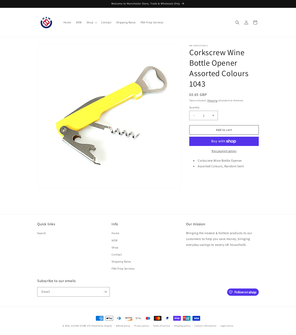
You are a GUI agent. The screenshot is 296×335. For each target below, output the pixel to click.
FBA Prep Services (123, 268)
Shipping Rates (121, 261)
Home (115, 233)
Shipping (212, 100)
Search (41, 233)
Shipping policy (182, 325)
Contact (117, 254)
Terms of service (161, 325)
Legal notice (226, 325)
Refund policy (123, 325)
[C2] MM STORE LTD (81, 325)
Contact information (205, 325)
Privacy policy (141, 325)
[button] (91, 22)
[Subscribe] (105, 292)
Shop (115, 247)
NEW (114, 240)
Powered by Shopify (101, 325)
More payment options (224, 150)
